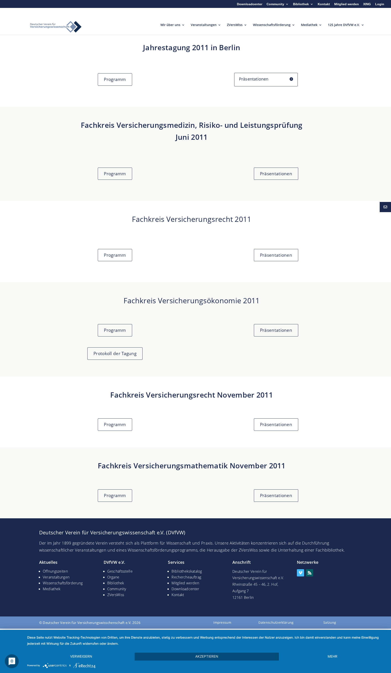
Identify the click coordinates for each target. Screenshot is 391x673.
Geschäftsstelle (120, 571)
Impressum (222, 622)
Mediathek (309, 25)
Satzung (329, 622)
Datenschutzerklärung (275, 622)
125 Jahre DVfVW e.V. (344, 25)
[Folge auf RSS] (309, 572)
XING (367, 4)
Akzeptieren (206, 656)
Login (379, 4)
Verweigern (81, 656)
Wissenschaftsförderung (272, 25)
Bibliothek (301, 4)
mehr (332, 656)
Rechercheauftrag (186, 577)
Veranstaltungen (204, 25)
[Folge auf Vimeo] (300, 572)
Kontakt (324, 4)
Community (275, 4)
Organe (113, 577)
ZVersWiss (235, 25)
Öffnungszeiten (55, 571)
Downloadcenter (249, 4)
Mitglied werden (346, 4)
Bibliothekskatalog (187, 571)
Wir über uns (170, 25)
